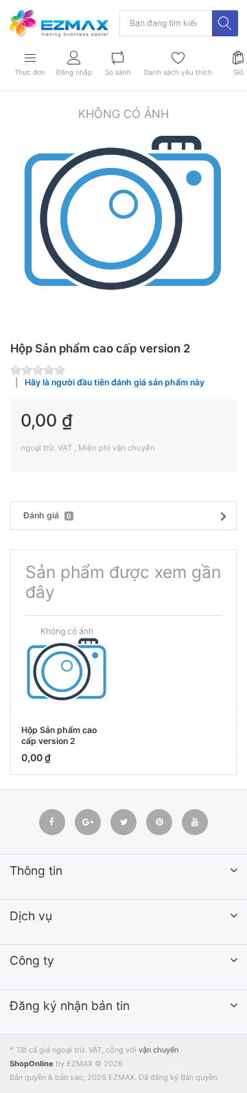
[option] (123, 219)
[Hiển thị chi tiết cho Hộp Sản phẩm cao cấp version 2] (67, 671)
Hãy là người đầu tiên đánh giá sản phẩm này (114, 382)
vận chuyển (158, 1050)
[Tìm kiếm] (225, 23)
